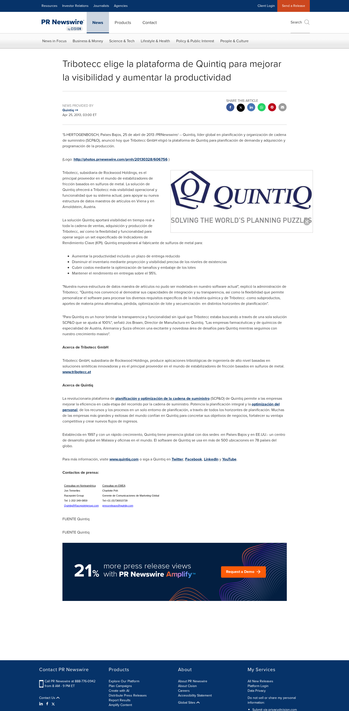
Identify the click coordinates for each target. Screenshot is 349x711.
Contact (149, 22)
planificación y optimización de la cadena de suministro (162, 398)
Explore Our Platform (124, 681)
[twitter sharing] (241, 108)
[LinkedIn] (41, 704)
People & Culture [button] (234, 41)
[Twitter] (53, 704)
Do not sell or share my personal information (272, 700)
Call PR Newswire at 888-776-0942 (70, 681)
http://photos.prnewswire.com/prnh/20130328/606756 (121, 159)
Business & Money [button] (88, 41)
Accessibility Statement (195, 695)
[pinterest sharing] (272, 107)
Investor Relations (75, 5)
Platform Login (258, 685)
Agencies (121, 5)
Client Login (266, 5)
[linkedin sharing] (251, 107)
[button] (242, 196)
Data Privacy (257, 690)
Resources (49, 5)
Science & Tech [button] (122, 41)
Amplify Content (120, 704)
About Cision (187, 685)
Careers (184, 690)
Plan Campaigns (120, 685)
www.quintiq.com (124, 459)
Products (123, 22)
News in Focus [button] (54, 41)
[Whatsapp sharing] (262, 107)
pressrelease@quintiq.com (117, 505)
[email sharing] (282, 107)
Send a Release (293, 5)
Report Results (120, 700)
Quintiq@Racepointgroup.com (81, 505)
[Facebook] (47, 704)
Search (296, 22)
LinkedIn (211, 459)
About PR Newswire (192, 681)
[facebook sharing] (230, 107)
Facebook (193, 459)
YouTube (229, 459)
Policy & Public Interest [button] (195, 41)
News (97, 22)
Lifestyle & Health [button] (155, 41)
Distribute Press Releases (128, 695)
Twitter (177, 459)
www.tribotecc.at (76, 372)
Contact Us (47, 698)
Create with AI (119, 690)
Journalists (101, 5)
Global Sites (187, 702)
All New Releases (260, 681)
